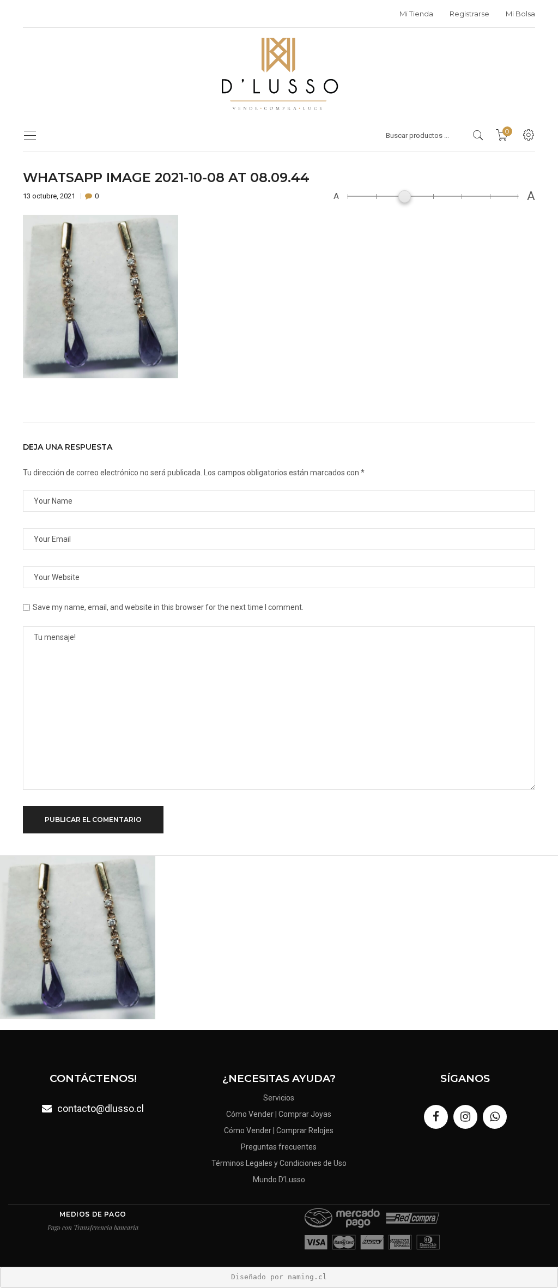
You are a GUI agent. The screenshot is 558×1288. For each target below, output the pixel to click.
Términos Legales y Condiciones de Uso (279, 1163)
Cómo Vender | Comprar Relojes (278, 1130)
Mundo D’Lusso (279, 1179)
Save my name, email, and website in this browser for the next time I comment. (168, 607)
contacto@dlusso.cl (100, 1108)
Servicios (278, 1097)
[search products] (478, 135)
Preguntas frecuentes (279, 1146)
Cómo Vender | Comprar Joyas (278, 1114)
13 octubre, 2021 (50, 196)
